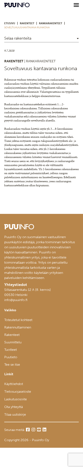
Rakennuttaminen (17, 327)
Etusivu (9, 23)
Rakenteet (12, 335)
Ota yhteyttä (13, 407)
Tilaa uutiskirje (15, 414)
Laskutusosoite (15, 399)
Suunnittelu (12, 342)
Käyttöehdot (13, 384)
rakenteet (27, 23)
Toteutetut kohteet (18, 320)
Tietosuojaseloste (17, 391)
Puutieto (10, 357)
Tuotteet (10, 350)
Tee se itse (12, 364)
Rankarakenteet (50, 23)
